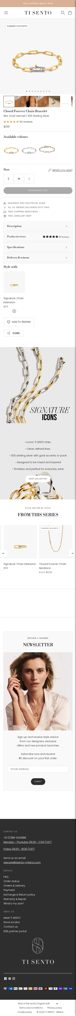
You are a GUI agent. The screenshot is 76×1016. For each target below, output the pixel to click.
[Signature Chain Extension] (14, 282)
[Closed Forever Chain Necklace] (55, 542)
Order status (11, 881)
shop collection (38, 478)
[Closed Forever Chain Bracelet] (11, 149)
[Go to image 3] (31, 101)
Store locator (12, 922)
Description (14, 226)
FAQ (6, 877)
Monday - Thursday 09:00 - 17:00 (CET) (27, 842)
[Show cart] (70, 13)
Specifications (15, 247)
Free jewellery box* (20, 215)
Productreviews (38, 236)
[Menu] (6, 13)
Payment (9, 890)
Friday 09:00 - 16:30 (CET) (19, 849)
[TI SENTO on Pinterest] (9, 979)
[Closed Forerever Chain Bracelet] (47, 149)
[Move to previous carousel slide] (3, 553)
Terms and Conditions (31, 1007)
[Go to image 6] (65, 101)
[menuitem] (32, 1008)
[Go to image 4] (43, 101)
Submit (38, 781)
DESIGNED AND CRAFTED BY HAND (26, 203)
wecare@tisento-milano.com (22, 862)
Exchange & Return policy (19, 894)
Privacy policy (54, 1007)
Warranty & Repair (15, 899)
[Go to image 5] (54, 101)
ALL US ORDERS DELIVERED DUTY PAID (28, 207)
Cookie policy (25, 1012)
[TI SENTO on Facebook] (5, 979)
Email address (18, 763)
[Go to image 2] (20, 101)
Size (7, 170)
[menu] (38, 1003)
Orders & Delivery (14, 885)
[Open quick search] (62, 13)
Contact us (11, 926)
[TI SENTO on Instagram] (13, 979)
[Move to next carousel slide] (72, 553)
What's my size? (62, 170)
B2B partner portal (15, 931)
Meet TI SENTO (12, 918)
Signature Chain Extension (20, 564)
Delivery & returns (18, 257)
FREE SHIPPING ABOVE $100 (23, 211)
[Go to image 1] (9, 101)
